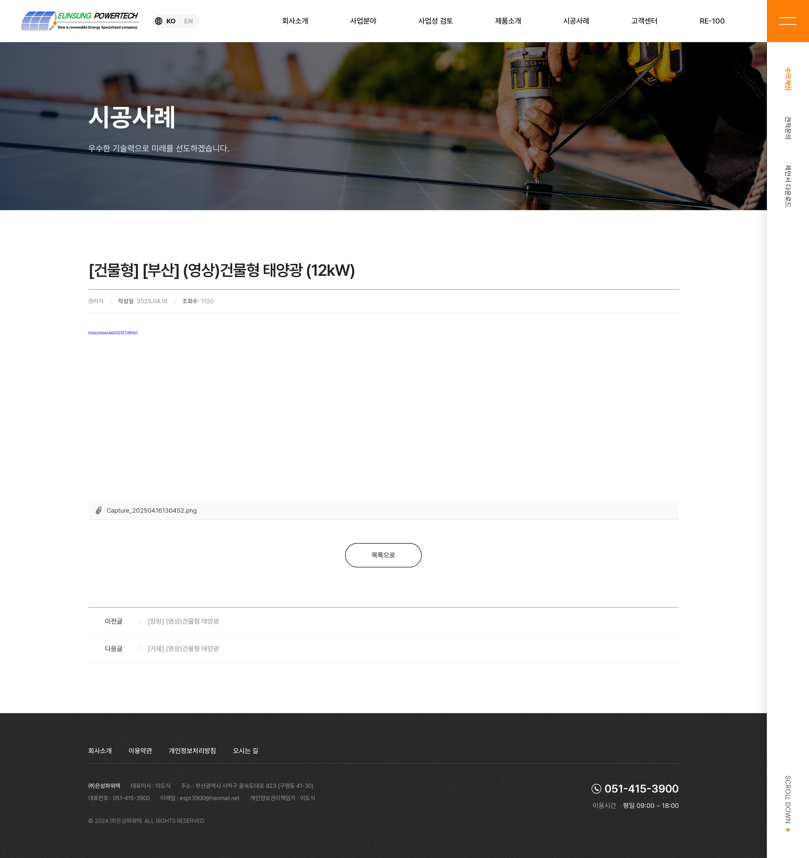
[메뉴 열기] (788, 21)
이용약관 (140, 751)
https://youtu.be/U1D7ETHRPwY (113, 333)
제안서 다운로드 (788, 186)
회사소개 (100, 751)
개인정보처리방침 (192, 751)
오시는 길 (245, 751)
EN (188, 21)
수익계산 (788, 79)
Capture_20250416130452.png (152, 510)
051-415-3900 (642, 788)
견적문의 (788, 128)
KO (170, 21)
